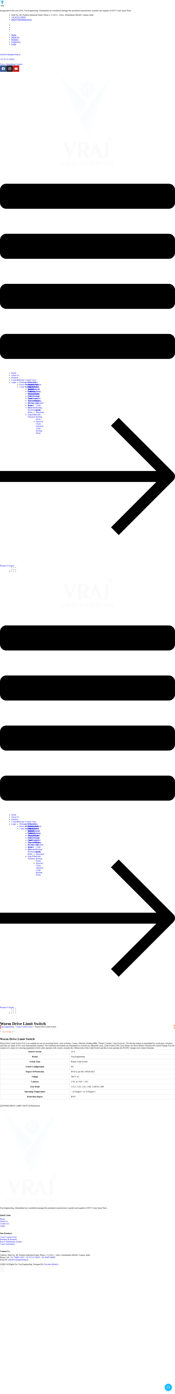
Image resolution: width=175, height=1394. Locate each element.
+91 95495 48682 (48, 1257)
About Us (15, 37)
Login (13, 44)
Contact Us (15, 42)
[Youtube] (16, 68)
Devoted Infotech (51, 1264)
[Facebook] (3, 68)
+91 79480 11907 (17, 1257)
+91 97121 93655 (18, 17)
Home (13, 35)
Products (14, 39)
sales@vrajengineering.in (21, 19)
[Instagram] (9, 68)
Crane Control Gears (27, 380)
